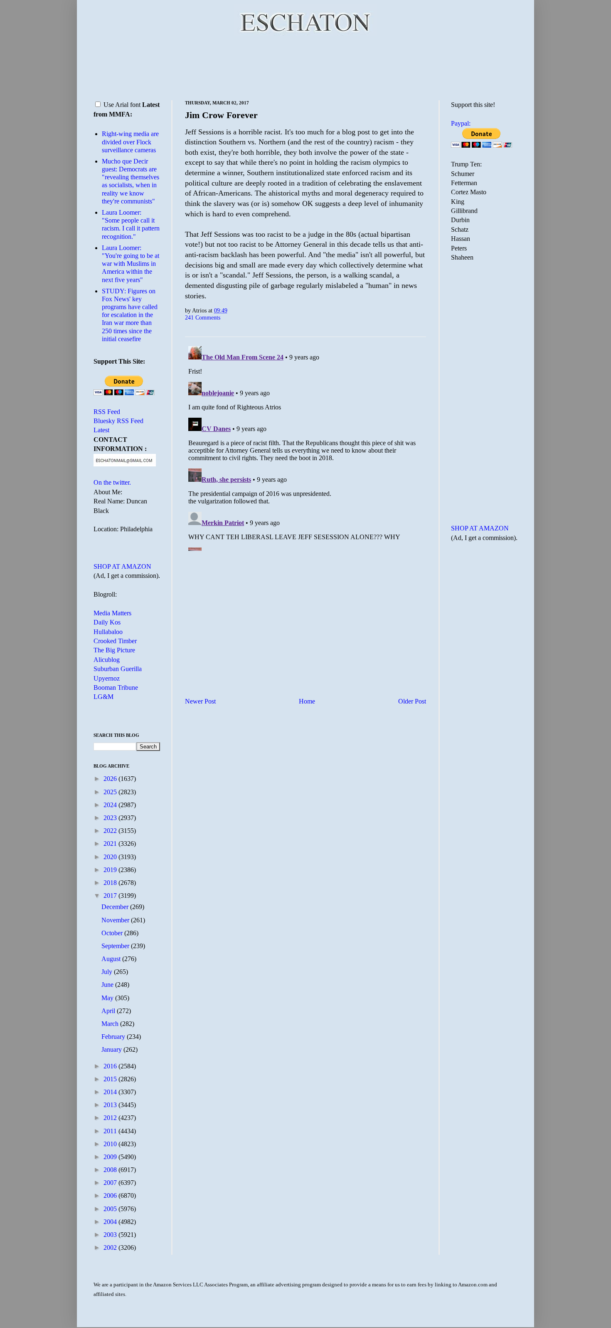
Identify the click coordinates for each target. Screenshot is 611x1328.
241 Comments (202, 317)
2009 (110, 1156)
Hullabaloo (108, 631)
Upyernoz (107, 678)
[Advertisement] (305, 66)
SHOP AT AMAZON (122, 566)
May (108, 997)
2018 (110, 882)
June (108, 984)
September (116, 945)
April (109, 1010)
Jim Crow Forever (221, 115)
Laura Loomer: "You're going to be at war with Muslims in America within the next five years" (130, 263)
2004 (110, 1221)
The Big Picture (114, 650)
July (107, 971)
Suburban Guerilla (118, 668)
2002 (110, 1247)
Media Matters (112, 613)
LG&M (103, 696)
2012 (110, 1117)
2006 (110, 1195)
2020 (110, 856)
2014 (110, 1091)
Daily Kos (107, 622)
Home (307, 701)
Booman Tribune (116, 687)
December (115, 906)
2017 (110, 895)
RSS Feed (107, 411)
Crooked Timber (115, 640)
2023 (110, 817)
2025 (110, 791)
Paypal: (461, 123)
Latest (101, 430)
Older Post (412, 701)
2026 (110, 778)
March (110, 1023)
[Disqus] (305, 447)
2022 (110, 830)
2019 (110, 869)
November (116, 920)
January (112, 1049)
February (114, 1036)
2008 (110, 1169)
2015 (110, 1079)
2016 (110, 1066)
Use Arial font (122, 104)
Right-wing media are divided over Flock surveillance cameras (130, 141)
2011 (110, 1131)
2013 (110, 1104)
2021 (110, 843)
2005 (110, 1208)
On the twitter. (112, 482)
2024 (110, 804)
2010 (110, 1143)
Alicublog (107, 659)
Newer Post (200, 701)
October (112, 933)
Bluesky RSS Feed (118, 420)
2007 (110, 1182)
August (111, 958)
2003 (110, 1234)
